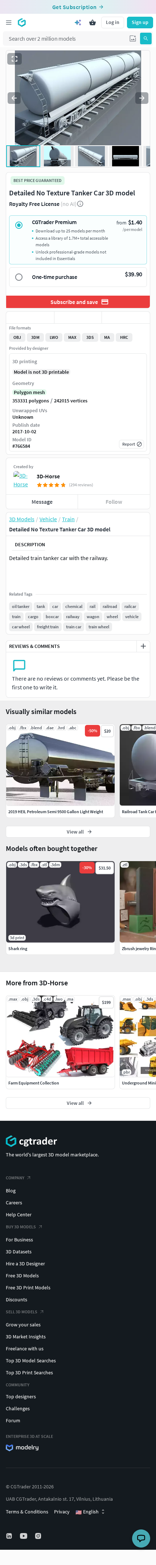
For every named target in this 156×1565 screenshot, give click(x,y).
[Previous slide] (14, 98)
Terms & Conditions (27, 1511)
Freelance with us (25, 1348)
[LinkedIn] (9, 1536)
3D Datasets (19, 1251)
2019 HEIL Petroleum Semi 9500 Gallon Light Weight (55, 811)
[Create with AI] (78, 22)
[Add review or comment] (143, 646)
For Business (19, 1239)
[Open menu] (9, 22)
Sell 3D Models (21, 1311)
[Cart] (92, 22)
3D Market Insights (26, 1336)
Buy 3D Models (21, 1226)
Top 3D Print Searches (29, 1372)
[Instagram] (38, 1536)
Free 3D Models (22, 1275)
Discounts (16, 1299)
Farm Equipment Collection (33, 1083)
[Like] (30, 317)
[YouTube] (24, 1536)
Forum (13, 1420)
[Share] (126, 317)
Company (15, 1177)
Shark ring (17, 948)
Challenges (18, 1408)
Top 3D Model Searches (31, 1360)
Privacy (62, 1511)
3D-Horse (48, 476)
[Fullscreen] (14, 59)
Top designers (21, 1396)
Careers (14, 1202)
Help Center (19, 1214)
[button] (133, 38)
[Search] (146, 38)
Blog (11, 1190)
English (87, 1512)
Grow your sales (23, 1324)
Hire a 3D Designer (25, 1263)
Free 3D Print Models (28, 1287)
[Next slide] (141, 98)
